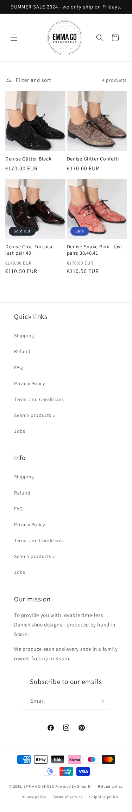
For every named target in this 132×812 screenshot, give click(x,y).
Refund (22, 351)
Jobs (19, 431)
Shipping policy (103, 796)
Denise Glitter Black (28, 159)
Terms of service (67, 796)
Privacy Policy (29, 383)
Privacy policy (33, 796)
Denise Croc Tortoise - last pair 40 (31, 249)
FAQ (18, 367)
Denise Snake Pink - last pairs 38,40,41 (94, 249)
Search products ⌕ (35, 415)
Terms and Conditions (39, 399)
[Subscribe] (101, 701)
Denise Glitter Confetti (93, 159)
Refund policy (110, 786)
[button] (14, 38)
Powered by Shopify (73, 785)
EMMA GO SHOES (39, 785)
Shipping (24, 335)
